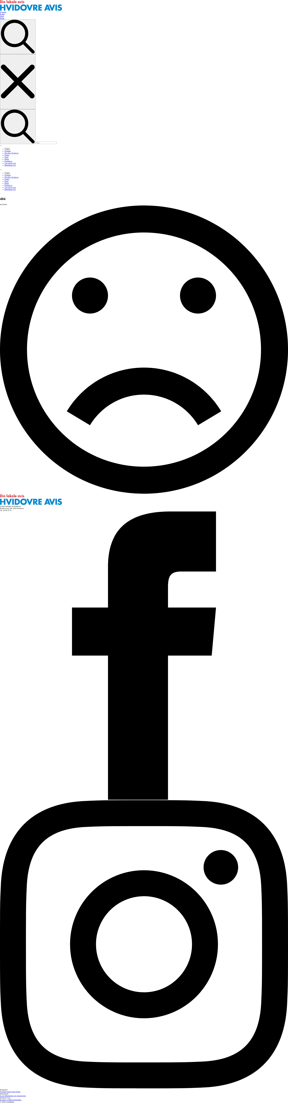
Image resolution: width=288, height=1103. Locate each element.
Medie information (14, 1100)
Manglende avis (10, 165)
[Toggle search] (18, 36)
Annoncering (21, 1096)
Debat (6, 159)
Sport (6, 157)
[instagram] (144, 1088)
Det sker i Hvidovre (11, 153)
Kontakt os (8, 161)
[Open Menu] (1, 145)
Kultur (6, 155)
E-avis (2, 1096)
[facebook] (144, 799)
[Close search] (18, 81)
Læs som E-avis (10, 163)
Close (7, 149)
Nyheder (7, 151)
